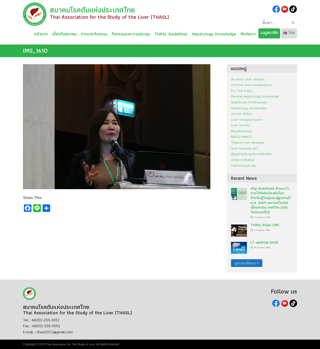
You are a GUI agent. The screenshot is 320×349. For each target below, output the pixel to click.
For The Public (242, 91)
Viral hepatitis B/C (245, 148)
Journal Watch (241, 113)
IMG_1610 (35, 51)
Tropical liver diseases (247, 142)
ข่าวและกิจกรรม (94, 33)
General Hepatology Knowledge (255, 96)
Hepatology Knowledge (214, 33)
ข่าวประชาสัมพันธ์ (242, 160)
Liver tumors (240, 125)
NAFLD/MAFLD (241, 136)
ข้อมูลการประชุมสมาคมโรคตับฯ (251, 154)
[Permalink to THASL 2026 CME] (239, 229)
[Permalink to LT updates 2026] (239, 246)
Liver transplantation (246, 119)
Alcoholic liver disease (247, 79)
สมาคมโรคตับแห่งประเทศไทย (92, 10)
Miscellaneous (241, 131)
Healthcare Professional (249, 102)
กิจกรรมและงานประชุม (131, 33)
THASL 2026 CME (264, 225)
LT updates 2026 (264, 242)
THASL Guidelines (171, 33)
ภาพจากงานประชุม (243, 165)
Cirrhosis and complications (251, 85)
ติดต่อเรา (248, 33)
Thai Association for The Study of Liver (70, 344)
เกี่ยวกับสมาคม (64, 33)
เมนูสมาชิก (269, 32)
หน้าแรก (41, 33)
